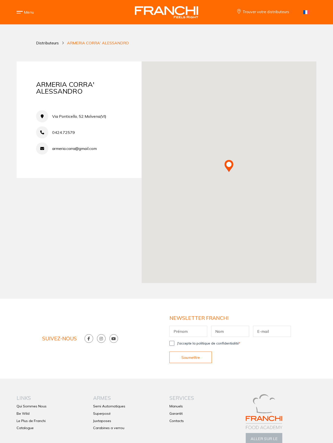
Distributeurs (47, 42)
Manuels (176, 406)
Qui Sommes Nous (32, 406)
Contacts (176, 421)
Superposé (102, 413)
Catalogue (25, 428)
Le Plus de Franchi (31, 421)
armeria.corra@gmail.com (74, 148)
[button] (29, 12)
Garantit (176, 413)
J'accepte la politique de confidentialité (208, 343)
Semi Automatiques (109, 406)
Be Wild (23, 413)
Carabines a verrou (108, 428)
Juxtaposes (102, 421)
